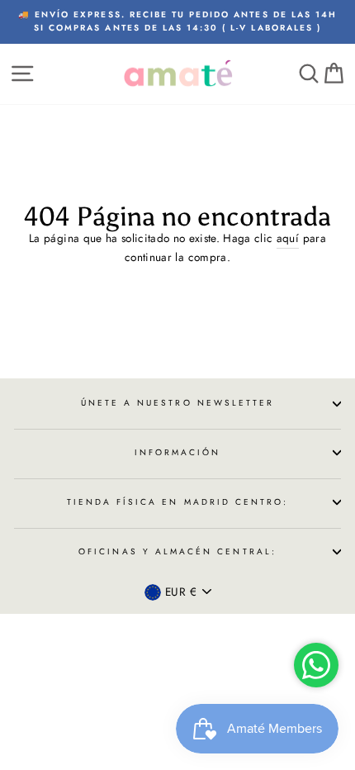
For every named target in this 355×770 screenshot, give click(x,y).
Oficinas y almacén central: (177, 551)
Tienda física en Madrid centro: (178, 502)
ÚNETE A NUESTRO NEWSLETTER (178, 403)
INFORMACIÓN (178, 452)
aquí (288, 238)
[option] (177, 22)
